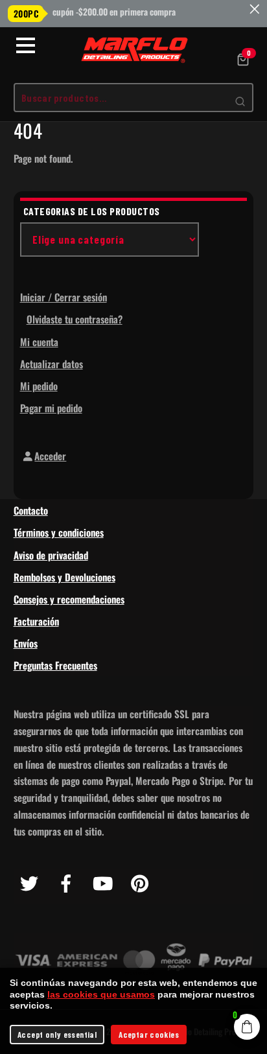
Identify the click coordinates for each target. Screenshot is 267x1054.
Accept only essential (57, 1034)
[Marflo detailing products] (135, 51)
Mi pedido (39, 386)
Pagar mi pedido (51, 408)
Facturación (36, 621)
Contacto (31, 510)
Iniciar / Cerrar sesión (63, 297)
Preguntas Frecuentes (55, 665)
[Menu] (26, 45)
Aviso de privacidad (51, 555)
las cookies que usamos (101, 994)
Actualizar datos (51, 364)
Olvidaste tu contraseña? (74, 319)
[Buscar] (240, 101)
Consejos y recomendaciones (69, 599)
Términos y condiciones (59, 532)
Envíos (26, 643)
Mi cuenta (39, 341)
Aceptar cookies (149, 1034)
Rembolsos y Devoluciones (64, 577)
